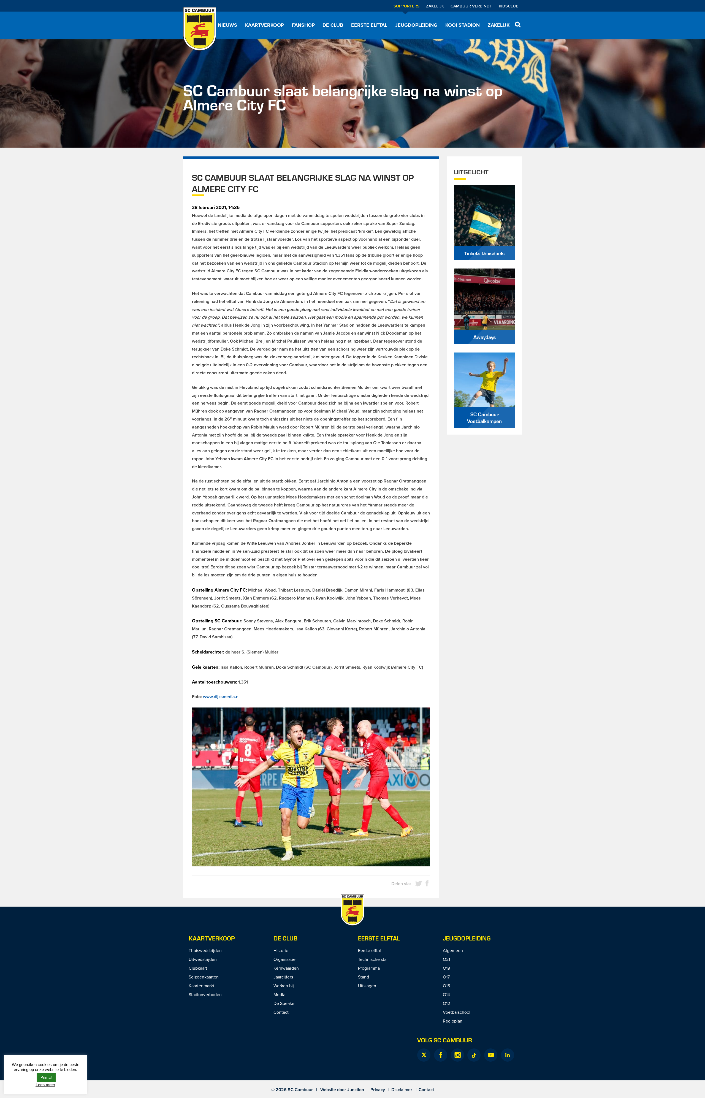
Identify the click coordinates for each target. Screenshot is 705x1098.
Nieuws (227, 25)
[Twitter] (423, 1055)
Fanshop (303, 25)
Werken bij (283, 986)
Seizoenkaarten (204, 977)
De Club (332, 25)
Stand (363, 977)
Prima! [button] (46, 1077)
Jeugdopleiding (416, 25)
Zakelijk (435, 6)
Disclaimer (401, 1089)
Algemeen (453, 950)
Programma (369, 968)
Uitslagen (367, 986)
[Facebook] (440, 1055)
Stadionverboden (205, 994)
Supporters (406, 6)
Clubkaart (198, 968)
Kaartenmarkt (201, 986)
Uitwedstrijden (203, 959)
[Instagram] (457, 1055)
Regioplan (452, 1021)
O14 (446, 994)
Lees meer (45, 1084)
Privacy (377, 1089)
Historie (280, 950)
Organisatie (284, 959)
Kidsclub (509, 6)
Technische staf (373, 959)
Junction (355, 1089)
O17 (446, 977)
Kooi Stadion (462, 25)
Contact (281, 1012)
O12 (446, 1003)
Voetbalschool (456, 1012)
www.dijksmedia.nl (221, 696)
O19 (446, 968)
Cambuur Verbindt (471, 6)
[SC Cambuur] (199, 29)
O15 (446, 986)
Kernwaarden (286, 968)
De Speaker (284, 1003)
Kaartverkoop (264, 25)
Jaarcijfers (283, 977)
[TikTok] (474, 1055)
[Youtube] (490, 1055)
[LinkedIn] (507, 1055)
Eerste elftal (369, 25)
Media (279, 994)
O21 (446, 959)
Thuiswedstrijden (205, 950)
